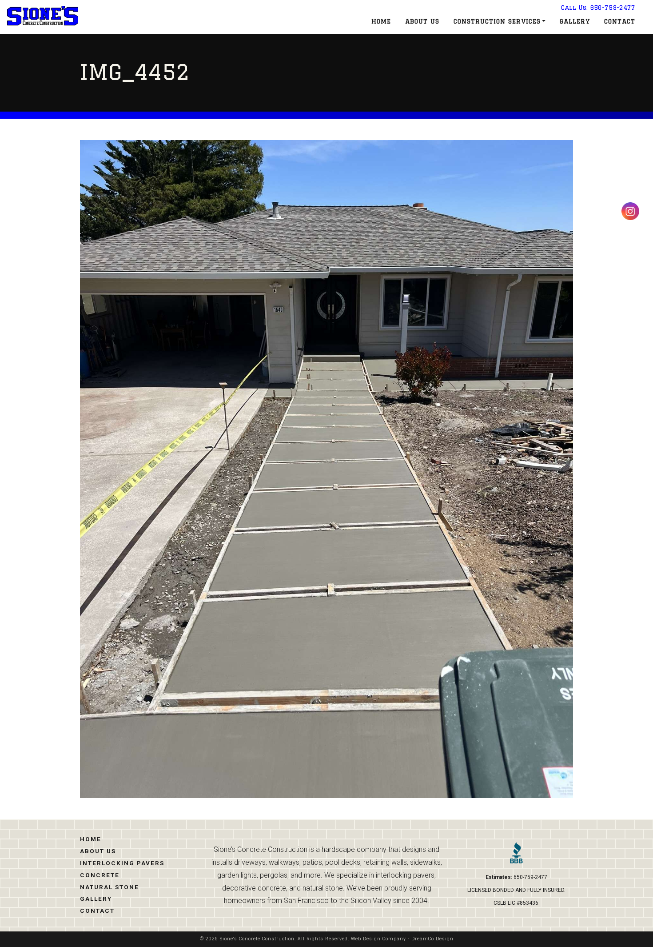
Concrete (99, 875)
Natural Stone (109, 887)
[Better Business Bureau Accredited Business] (516, 856)
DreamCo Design (432, 939)
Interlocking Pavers (122, 863)
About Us (422, 21)
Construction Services (497, 21)
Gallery (575, 21)
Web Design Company (378, 939)
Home (381, 21)
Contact (619, 21)
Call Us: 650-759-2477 (598, 7)
